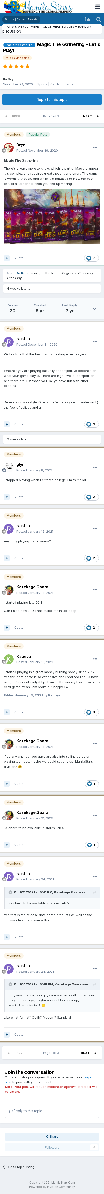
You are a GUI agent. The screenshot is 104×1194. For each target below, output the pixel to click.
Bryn (11, 79)
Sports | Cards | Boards (55, 84)
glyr (20, 464)
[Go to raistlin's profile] (9, 342)
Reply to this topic (52, 99)
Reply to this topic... (28, 1111)
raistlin (23, 338)
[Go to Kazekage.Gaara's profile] (9, 590)
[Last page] (97, 116)
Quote (18, 258)
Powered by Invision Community (52, 1187)
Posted (37, 150)
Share (53, 1136)
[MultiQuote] (7, 258)
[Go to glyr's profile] (9, 467)
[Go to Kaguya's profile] (9, 659)
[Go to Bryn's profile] (9, 148)
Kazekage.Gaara (32, 586)
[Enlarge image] (52, 216)
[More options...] (95, 148)
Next (87, 116)
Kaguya (23, 656)
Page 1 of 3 (51, 116)
